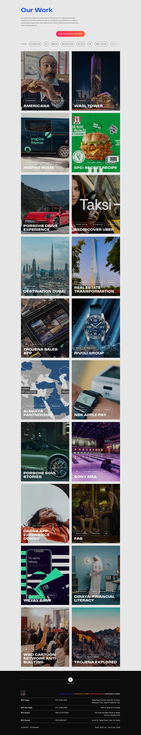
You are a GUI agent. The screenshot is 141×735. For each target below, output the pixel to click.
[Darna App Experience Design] (45, 513)
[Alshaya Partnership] (45, 390)
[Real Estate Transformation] (96, 266)
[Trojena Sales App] (45, 328)
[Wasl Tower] (96, 81)
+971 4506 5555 (61, 708)
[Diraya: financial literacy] (96, 575)
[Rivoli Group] (96, 328)
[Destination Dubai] (45, 266)
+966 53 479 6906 (62, 713)
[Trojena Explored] (96, 637)
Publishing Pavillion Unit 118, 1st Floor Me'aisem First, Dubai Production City (106, 701)
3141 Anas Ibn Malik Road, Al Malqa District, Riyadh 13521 (107, 714)
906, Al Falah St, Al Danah (110, 708)
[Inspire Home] (45, 142)
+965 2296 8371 (61, 720)
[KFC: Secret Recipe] (96, 142)
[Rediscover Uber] (96, 204)
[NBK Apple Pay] (96, 390)
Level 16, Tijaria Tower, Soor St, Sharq (106, 720)
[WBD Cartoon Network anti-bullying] (45, 637)
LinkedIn (24, 727)
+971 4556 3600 (61, 700)
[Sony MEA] (96, 451)
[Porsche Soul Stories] (45, 451)
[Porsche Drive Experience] (45, 204)
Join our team (114, 727)
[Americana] (45, 81)
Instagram (34, 727)
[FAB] (96, 513)
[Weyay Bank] (45, 575)
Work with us (100, 727)
